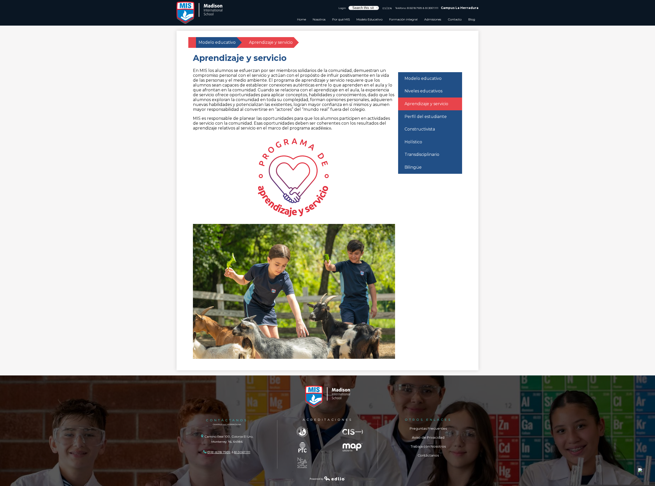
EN (390, 8)
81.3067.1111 (431, 7)
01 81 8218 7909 (219, 452)
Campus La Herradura (459, 8)
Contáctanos (428, 455)
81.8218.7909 (414, 7)
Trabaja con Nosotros (428, 446)
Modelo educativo (217, 42)
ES (384, 8)
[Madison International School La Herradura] (200, 12)
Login (342, 7)
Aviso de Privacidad (428, 437)
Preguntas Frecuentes (428, 428)
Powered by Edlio (327, 478)
